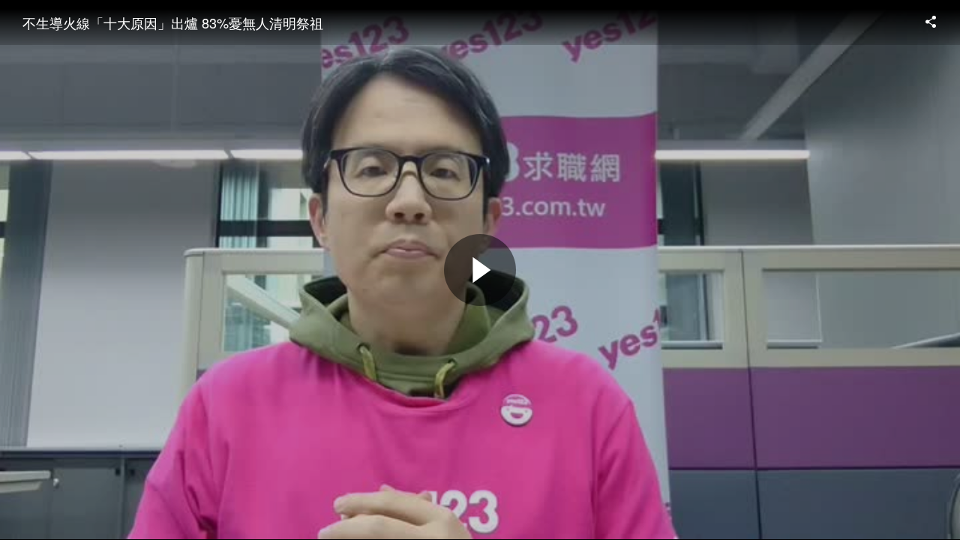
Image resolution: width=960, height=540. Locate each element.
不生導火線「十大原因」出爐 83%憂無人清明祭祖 (172, 22)
